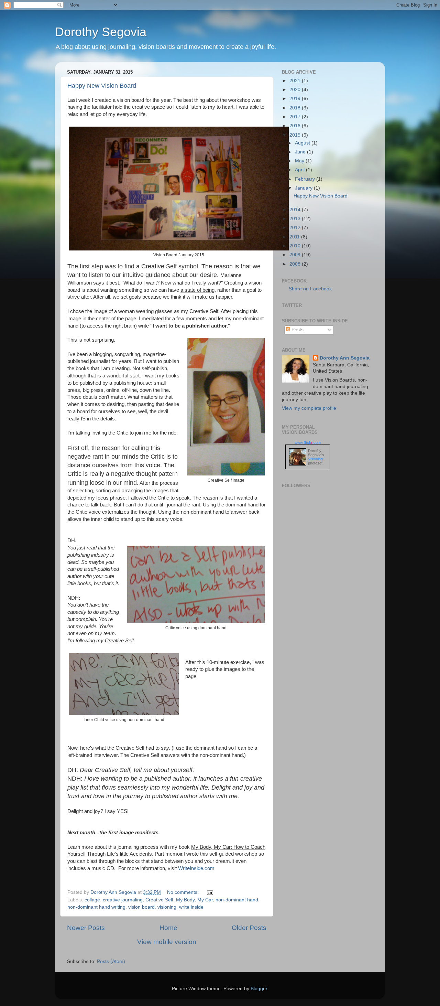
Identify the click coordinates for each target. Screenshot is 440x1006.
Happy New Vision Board (101, 85)
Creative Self (159, 899)
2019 (295, 98)
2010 (295, 245)
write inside (191, 907)
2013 (295, 218)
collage (92, 899)
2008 (295, 264)
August (303, 143)
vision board (141, 907)
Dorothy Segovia (100, 32)
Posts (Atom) (111, 961)
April (300, 169)
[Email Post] (209, 892)
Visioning (315, 459)
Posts (297, 329)
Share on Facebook (310, 288)
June (301, 151)
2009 (295, 254)
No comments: (183, 892)
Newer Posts (86, 927)
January (304, 188)
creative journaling (123, 899)
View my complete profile (309, 408)
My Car (205, 899)
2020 (295, 89)
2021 (295, 80)
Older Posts (249, 927)
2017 (295, 116)
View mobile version (166, 941)
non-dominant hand (237, 899)
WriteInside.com (196, 868)
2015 (295, 135)
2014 (295, 209)
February (305, 179)
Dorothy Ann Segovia (345, 358)
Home (168, 927)
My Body (185, 899)
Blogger (259, 988)
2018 (295, 107)
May (300, 160)
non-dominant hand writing (96, 907)
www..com (308, 442)
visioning (166, 907)
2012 (295, 227)
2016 (295, 125)
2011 (295, 236)
